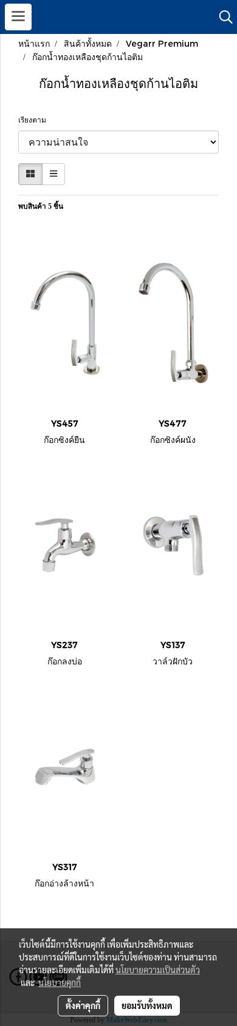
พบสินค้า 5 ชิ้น (40, 206)
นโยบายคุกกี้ (59, 982)
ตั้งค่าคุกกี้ (83, 1005)
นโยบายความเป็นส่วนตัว (157, 969)
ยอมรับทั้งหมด (147, 1005)
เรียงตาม (35, 120)
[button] (222, 17)
